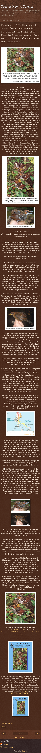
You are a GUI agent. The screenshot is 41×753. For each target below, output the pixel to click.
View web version (20, 737)
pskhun (5, 744)
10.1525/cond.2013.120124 (20, 693)
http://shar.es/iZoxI (17, 629)
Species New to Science (17, 6)
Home (20, 733)
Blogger (24, 751)
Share (3, 726)
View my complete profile (8, 747)
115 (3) (24, 691)
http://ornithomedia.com (29, 434)
